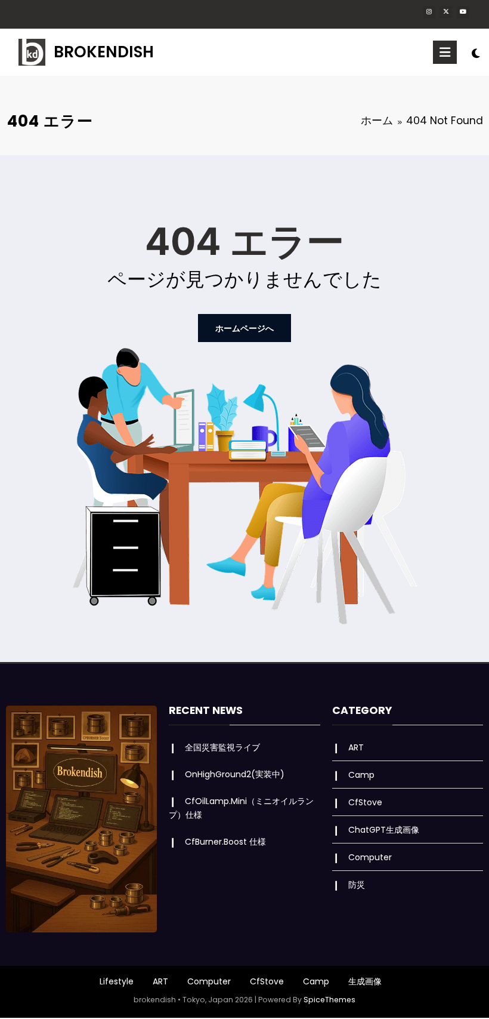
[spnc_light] (475, 53)
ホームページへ (244, 328)
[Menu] (445, 52)
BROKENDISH (104, 52)
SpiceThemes (329, 1000)
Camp (361, 775)
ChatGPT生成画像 (383, 830)
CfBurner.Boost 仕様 (225, 842)
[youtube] (463, 12)
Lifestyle (117, 981)
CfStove (365, 802)
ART (356, 747)
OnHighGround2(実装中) (234, 774)
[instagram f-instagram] (429, 12)
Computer (370, 857)
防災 (356, 885)
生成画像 (365, 981)
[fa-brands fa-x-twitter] (446, 12)
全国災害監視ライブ (222, 747)
